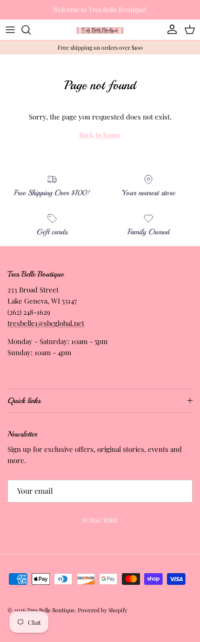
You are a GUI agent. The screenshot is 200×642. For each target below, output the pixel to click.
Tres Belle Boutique (51, 610)
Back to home (100, 134)
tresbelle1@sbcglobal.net (45, 323)
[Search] (30, 30)
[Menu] (10, 30)
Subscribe (100, 520)
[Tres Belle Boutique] (100, 29)
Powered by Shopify (102, 610)
